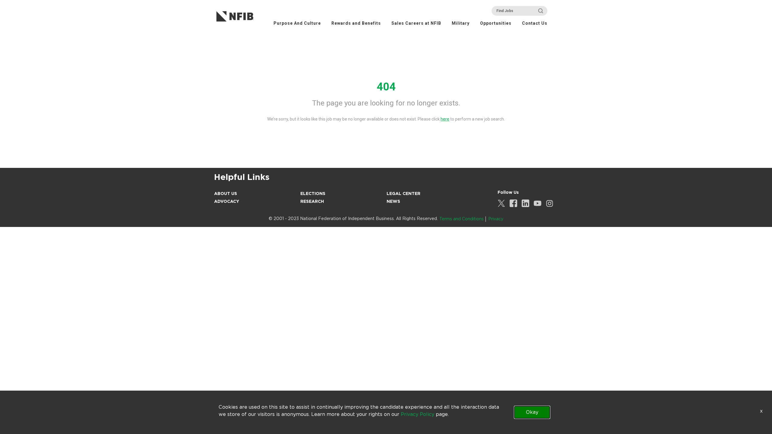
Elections (312, 193)
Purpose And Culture (297, 23)
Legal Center (403, 193)
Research (312, 201)
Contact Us (534, 23)
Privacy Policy (417, 414)
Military (461, 23)
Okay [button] (532, 412)
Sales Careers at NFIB (416, 23)
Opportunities (495, 23)
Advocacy (226, 201)
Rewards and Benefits (356, 23)
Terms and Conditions (461, 218)
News (393, 201)
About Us (225, 193)
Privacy (495, 218)
